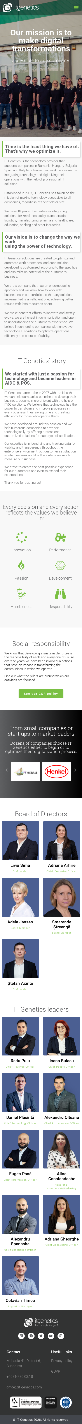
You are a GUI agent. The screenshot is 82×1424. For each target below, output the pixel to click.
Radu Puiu (20, 1060)
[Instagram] (61, 1336)
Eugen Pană (20, 1173)
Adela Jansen (20, 921)
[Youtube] (51, 1336)
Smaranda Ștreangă (61, 924)
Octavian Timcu (20, 1300)
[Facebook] (31, 1336)
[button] (76, 7)
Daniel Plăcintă (20, 1117)
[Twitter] (41, 1336)
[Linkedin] (21, 1336)
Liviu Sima (20, 865)
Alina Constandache (61, 1176)
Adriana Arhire (61, 865)
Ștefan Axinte (20, 983)
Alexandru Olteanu (61, 1117)
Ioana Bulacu (62, 1060)
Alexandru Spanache (20, 1242)
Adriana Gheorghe (62, 1239)
